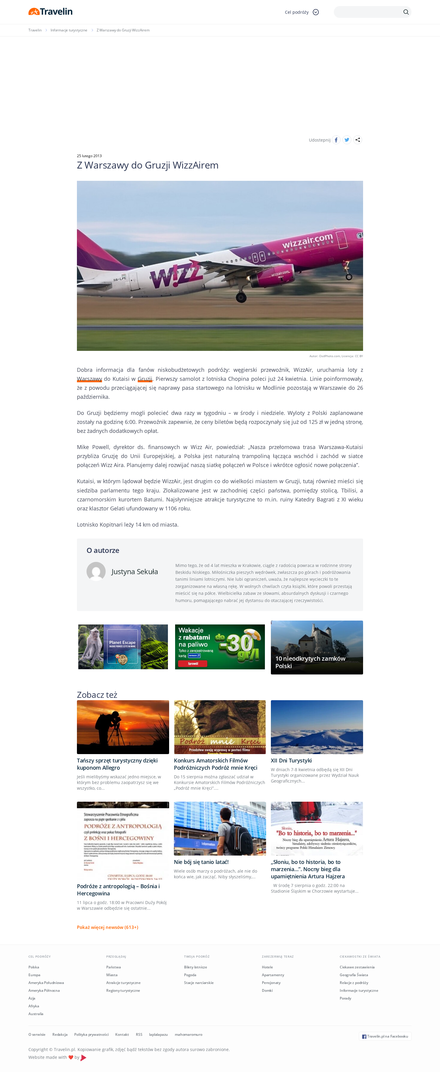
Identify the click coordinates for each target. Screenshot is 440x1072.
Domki (267, 990)
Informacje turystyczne (69, 30)
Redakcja (59, 1034)
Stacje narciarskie (198, 982)
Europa (34, 974)
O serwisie (36, 1034)
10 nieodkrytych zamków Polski (310, 662)
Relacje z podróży (354, 982)
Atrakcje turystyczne (123, 982)
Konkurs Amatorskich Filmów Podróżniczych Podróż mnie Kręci (215, 764)
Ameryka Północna (44, 990)
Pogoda (190, 974)
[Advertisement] (220, 81)
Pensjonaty (271, 982)
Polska (33, 967)
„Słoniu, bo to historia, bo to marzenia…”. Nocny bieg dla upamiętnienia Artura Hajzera (308, 869)
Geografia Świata (354, 974)
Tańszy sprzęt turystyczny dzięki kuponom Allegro (117, 764)
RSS (139, 1034)
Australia (35, 1013)
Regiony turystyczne (123, 990)
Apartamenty (273, 974)
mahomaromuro (188, 1034)
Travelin (34, 30)
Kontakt (122, 1034)
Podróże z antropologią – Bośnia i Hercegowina (118, 890)
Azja (31, 998)
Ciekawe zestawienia (357, 967)
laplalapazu (158, 1034)
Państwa (113, 967)
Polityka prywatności (91, 1034)
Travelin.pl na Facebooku (387, 1036)
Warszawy (89, 378)
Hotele (267, 967)
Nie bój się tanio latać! (201, 861)
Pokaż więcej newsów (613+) (107, 927)
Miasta (112, 974)
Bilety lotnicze (195, 967)
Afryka (33, 1006)
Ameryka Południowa (46, 982)
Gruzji (145, 378)
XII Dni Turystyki (291, 760)
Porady (345, 998)
